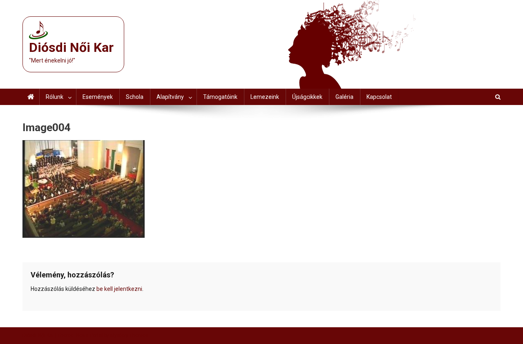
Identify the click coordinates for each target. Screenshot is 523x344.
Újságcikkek (307, 97)
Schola (134, 97)
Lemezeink (264, 97)
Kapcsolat (379, 97)
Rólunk (54, 97)
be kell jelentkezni (119, 289)
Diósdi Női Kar (71, 47)
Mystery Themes (129, 335)
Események (98, 97)
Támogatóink (220, 97)
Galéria (344, 97)
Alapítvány (170, 97)
